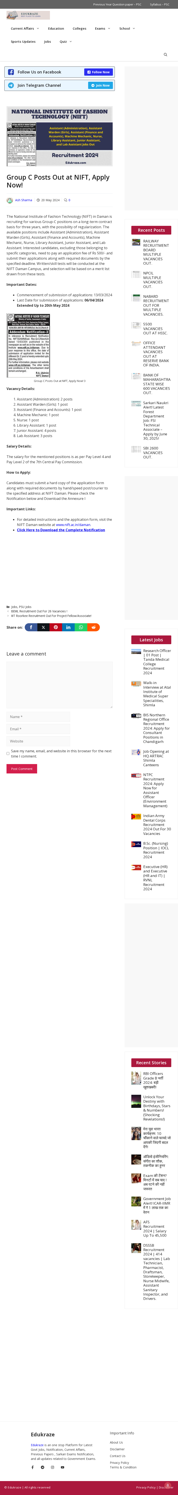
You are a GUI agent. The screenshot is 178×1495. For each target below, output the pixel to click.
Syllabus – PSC (159, 4)
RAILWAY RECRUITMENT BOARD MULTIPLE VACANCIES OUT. (156, 252)
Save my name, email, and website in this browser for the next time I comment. (61, 754)
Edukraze (37, 1445)
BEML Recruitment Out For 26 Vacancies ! (39, 611)
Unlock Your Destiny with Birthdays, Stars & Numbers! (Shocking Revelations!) (156, 1108)
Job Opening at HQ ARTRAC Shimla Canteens (156, 758)
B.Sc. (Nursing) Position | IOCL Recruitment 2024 (156, 850)
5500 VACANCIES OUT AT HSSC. (155, 328)
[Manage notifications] (167, 1485)
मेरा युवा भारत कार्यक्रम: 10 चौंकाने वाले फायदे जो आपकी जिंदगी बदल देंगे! (157, 1137)
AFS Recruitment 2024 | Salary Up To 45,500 (154, 1228)
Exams (100, 28)
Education (56, 28)
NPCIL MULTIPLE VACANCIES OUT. (153, 280)
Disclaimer (117, 1449)
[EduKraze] (28, 15)
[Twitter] (43, 627)
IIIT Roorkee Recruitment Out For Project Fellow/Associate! (51, 616)
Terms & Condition (123, 1467)
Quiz (63, 41)
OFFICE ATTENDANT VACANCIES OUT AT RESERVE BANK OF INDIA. (156, 354)
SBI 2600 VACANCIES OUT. (153, 453)
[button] (165, 54)
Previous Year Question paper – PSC (117, 4)
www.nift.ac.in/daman (73, 524)
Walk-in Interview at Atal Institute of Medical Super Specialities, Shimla (157, 693)
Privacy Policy (119, 1463)
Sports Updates (23, 41)
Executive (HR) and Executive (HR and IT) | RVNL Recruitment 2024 (155, 877)
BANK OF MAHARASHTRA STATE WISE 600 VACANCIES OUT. (157, 384)
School (124, 28)
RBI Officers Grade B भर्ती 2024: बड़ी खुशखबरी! (153, 1080)
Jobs (47, 41)
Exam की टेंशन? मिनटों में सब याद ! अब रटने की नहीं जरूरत (155, 1182)
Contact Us (117, 1456)
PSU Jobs (25, 607)
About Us (116, 1442)
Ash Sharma (23, 200)
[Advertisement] (60, 568)
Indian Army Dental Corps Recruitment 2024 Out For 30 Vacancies (157, 824)
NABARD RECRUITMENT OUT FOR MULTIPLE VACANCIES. (156, 305)
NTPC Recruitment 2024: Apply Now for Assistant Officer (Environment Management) (155, 790)
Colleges (79, 28)
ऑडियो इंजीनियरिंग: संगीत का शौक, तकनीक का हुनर (156, 1161)
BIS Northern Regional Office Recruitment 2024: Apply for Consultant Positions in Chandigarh (156, 728)
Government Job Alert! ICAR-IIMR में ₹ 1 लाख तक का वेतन (157, 1205)
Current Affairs (22, 28)
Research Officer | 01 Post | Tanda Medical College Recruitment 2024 (157, 661)
